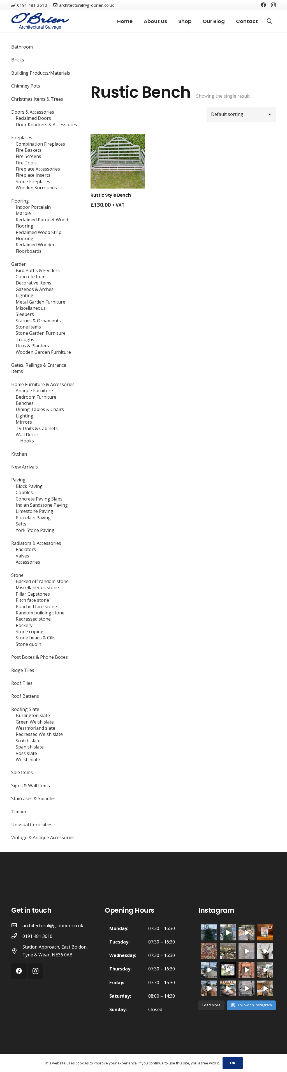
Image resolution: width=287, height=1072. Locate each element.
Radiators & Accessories (36, 543)
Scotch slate (28, 741)
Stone (17, 575)
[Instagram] (273, 5)
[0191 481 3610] (16, 936)
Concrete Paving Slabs (39, 499)
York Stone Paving (35, 530)
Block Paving (29, 486)
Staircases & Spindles (33, 798)
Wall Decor (27, 434)
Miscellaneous (31, 308)
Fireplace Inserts (33, 175)
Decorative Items (33, 283)
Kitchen (19, 454)
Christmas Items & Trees (37, 99)
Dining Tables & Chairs (40, 409)
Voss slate (26, 753)
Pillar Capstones (33, 594)
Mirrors (24, 422)
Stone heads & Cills (35, 638)
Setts (21, 524)
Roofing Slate (25, 709)
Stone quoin (28, 644)
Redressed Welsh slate (39, 734)
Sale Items (22, 772)
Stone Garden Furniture (41, 333)
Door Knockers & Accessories (46, 124)
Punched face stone (36, 606)
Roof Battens (25, 696)
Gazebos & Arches (35, 289)
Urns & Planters (32, 346)
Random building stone (40, 613)
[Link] (40, 21)
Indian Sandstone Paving (42, 505)
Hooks (27, 441)
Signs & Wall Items (30, 785)
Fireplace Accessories (38, 169)
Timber (19, 812)
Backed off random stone (42, 581)
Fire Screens (28, 156)
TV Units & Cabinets (37, 428)
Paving (18, 480)
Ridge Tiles (22, 670)
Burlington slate (33, 715)
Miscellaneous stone (37, 587)
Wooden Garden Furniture (43, 352)
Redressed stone (33, 619)
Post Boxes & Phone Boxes (39, 657)
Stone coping (29, 631)
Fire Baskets (28, 150)
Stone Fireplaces (33, 181)
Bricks (17, 60)
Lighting (24, 295)
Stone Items (28, 327)
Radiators (26, 549)
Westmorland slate (35, 728)
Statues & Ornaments (38, 321)
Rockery (24, 625)
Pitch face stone (32, 600)
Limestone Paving (34, 511)
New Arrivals (24, 467)
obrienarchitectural (209, 928)
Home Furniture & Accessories (43, 384)
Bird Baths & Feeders (38, 270)
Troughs (25, 339)
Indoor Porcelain (33, 207)
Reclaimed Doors (33, 118)
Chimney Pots (25, 86)
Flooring (20, 201)
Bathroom (22, 47)
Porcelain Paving (33, 518)
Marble (23, 213)
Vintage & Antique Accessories (43, 837)
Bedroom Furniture (36, 397)
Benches (25, 403)
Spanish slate (30, 747)
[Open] (209, 951)
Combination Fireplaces (40, 144)
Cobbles (24, 492)
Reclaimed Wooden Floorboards (35, 248)
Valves (22, 556)
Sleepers (25, 314)
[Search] (269, 21)
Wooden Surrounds (36, 188)
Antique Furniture (34, 390)
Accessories (28, 562)
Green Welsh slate (35, 722)
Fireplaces (21, 137)
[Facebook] (263, 4)
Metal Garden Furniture (40, 302)
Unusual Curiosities (31, 824)
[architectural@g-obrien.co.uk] (16, 925)
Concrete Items (32, 277)
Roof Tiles (22, 683)
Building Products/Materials (40, 73)
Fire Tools (26, 163)
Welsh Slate (28, 759)
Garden (19, 264)
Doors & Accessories (32, 112)
